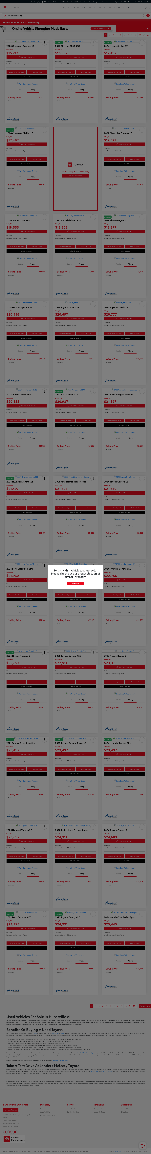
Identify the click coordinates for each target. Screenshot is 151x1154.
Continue (75, 583)
